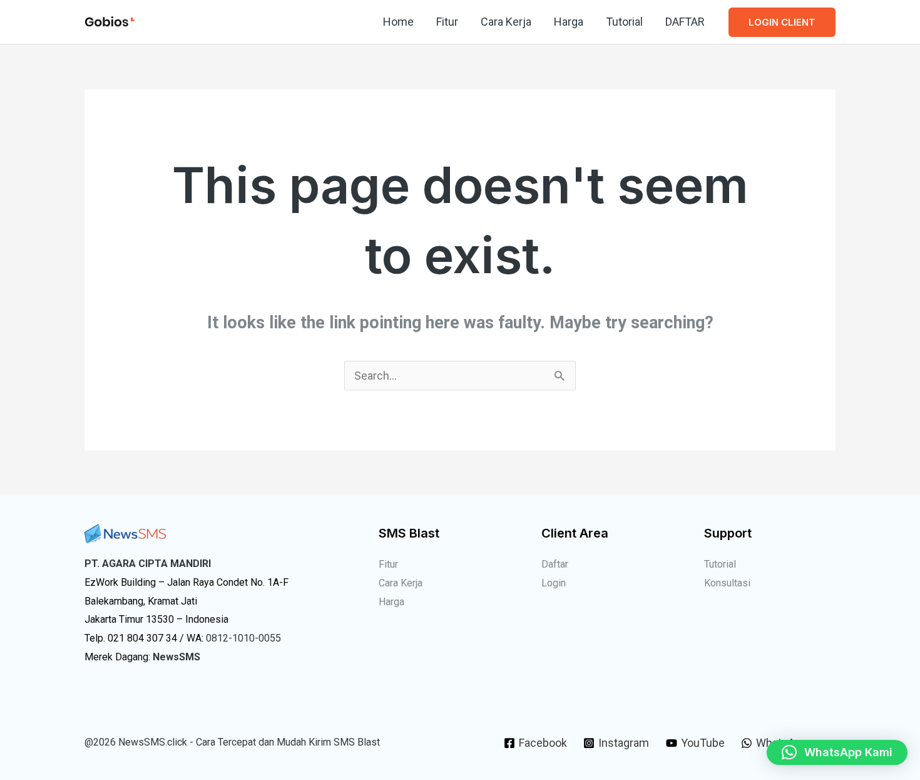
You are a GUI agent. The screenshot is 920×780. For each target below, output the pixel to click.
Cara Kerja (506, 21)
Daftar (554, 564)
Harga (568, 21)
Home (398, 21)
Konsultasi (727, 583)
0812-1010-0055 (243, 638)
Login (553, 583)
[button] (782, 22)
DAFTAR (685, 21)
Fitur (447, 21)
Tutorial (624, 21)
